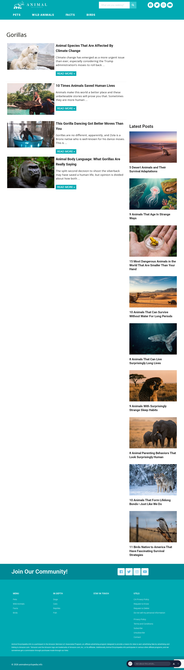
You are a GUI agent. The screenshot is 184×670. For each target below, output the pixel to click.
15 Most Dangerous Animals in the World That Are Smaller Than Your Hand (152, 265)
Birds (91, 14)
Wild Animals (43, 14)
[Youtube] (170, 5)
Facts (70, 14)
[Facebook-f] (150, 5)
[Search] (133, 5)
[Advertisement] (153, 72)
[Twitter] (129, 571)
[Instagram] (163, 5)
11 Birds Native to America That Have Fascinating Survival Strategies (150, 551)
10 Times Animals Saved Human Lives (85, 86)
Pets (17, 14)
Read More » (66, 73)
